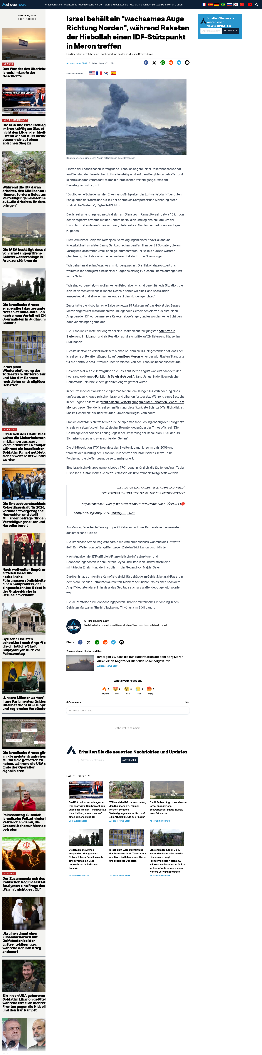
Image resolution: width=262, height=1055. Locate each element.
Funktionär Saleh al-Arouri (113, 376)
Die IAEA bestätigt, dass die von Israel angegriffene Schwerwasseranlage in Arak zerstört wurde (25, 255)
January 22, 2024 (123, 513)
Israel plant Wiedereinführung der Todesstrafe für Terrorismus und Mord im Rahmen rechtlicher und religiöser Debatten (26, 376)
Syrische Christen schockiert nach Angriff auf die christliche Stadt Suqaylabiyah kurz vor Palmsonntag (26, 646)
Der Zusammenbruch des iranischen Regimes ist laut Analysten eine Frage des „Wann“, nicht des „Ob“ (25, 884)
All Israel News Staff (76, 63)
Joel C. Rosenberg (78, 820)
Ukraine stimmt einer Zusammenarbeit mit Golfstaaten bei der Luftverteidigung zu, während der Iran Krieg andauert (21, 942)
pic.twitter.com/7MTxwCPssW (136, 504)
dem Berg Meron (128, 356)
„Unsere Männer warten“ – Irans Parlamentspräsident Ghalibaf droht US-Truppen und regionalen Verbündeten (26, 703)
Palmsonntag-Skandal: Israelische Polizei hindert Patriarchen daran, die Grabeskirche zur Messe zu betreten (25, 822)
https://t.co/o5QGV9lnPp (98, 504)
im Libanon (89, 336)
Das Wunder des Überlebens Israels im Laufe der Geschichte (26, 72)
